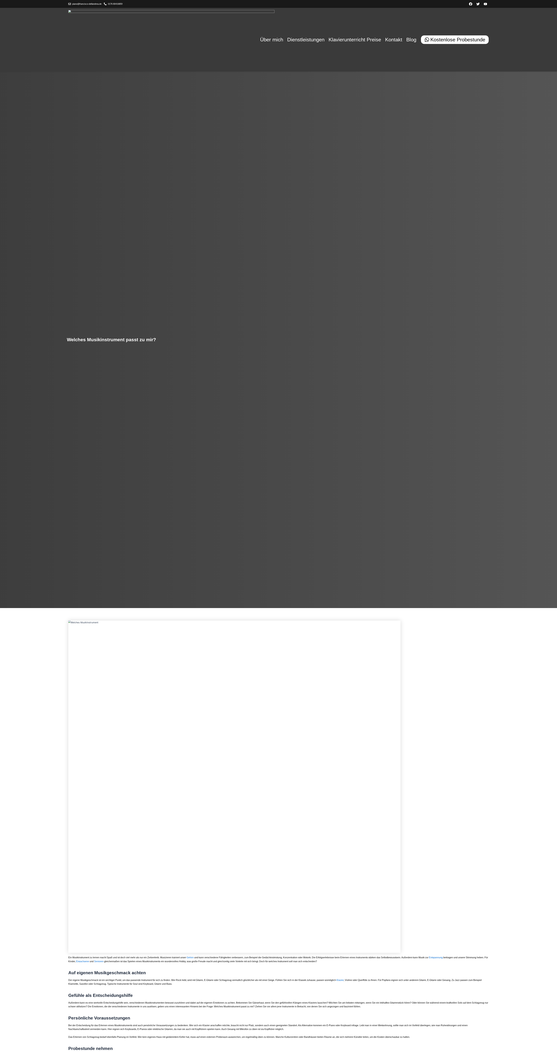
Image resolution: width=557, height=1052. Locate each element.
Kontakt (393, 39)
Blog (411, 39)
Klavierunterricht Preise (355, 39)
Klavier (340, 980)
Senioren (99, 961)
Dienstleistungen (305, 39)
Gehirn (190, 957)
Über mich (271, 39)
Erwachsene (82, 961)
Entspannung (436, 957)
